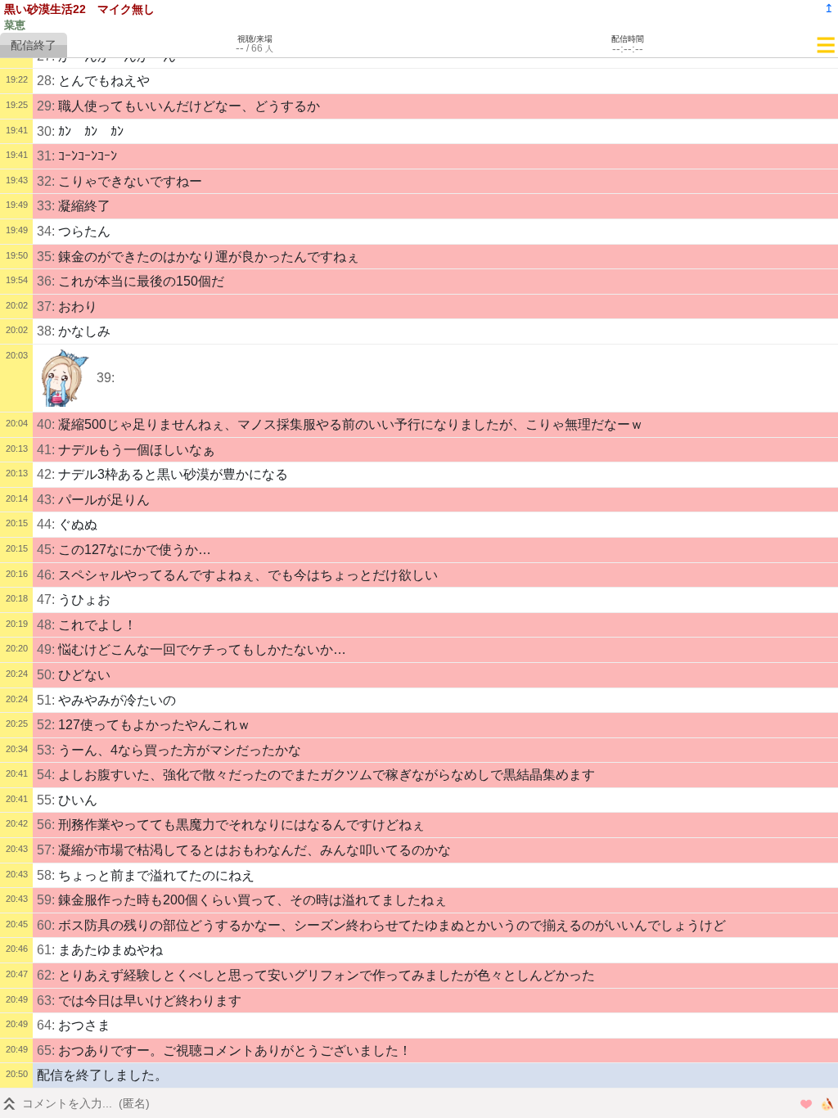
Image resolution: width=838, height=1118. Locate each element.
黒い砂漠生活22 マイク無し (79, 9)
